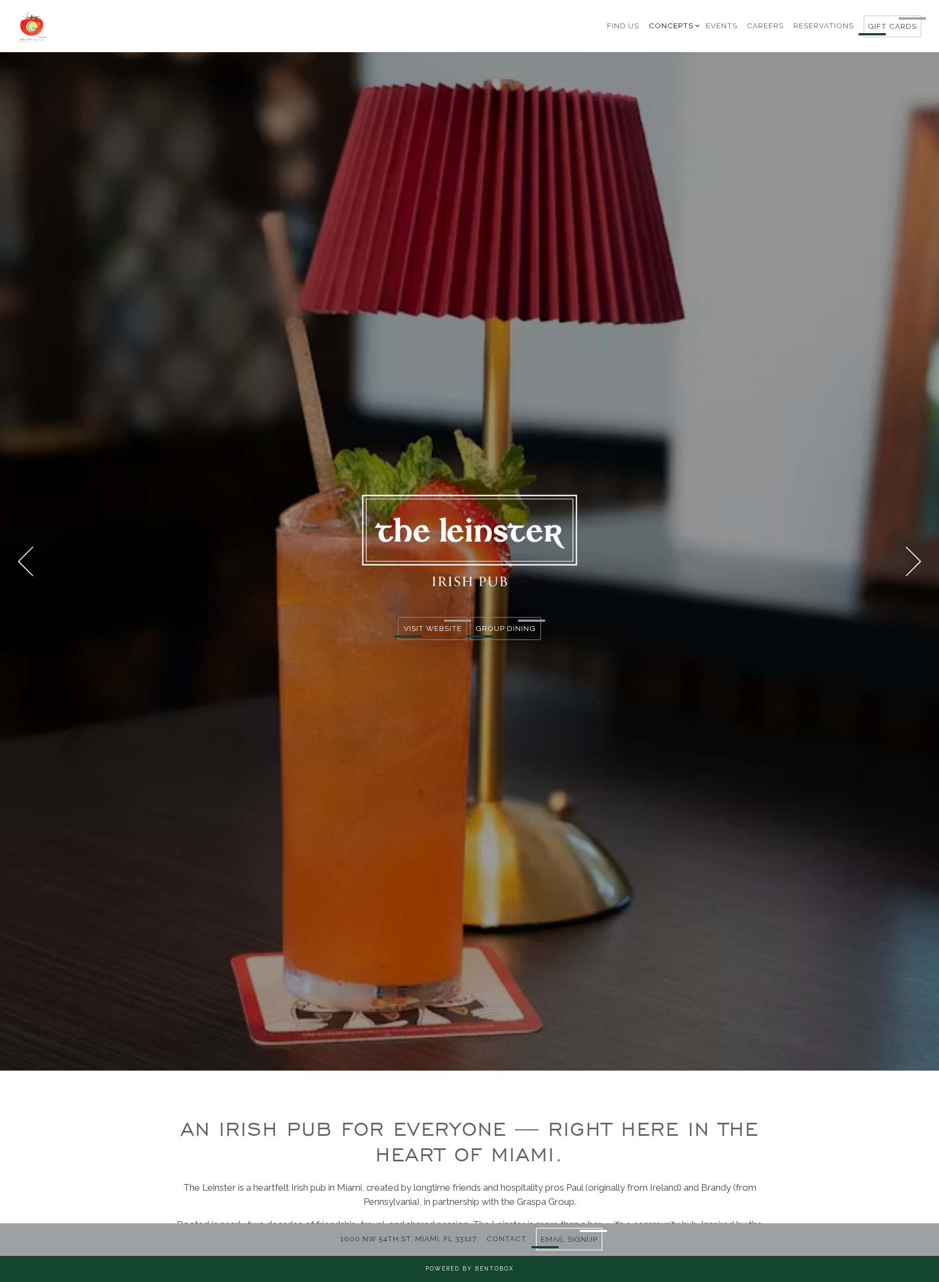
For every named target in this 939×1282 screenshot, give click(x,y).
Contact (506, 1238)
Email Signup (569, 1239)
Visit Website (433, 632)
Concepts (672, 25)
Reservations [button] (823, 25)
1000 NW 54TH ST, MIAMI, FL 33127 (408, 1238)
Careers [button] (765, 25)
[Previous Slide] (25, 564)
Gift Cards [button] (892, 26)
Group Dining (505, 632)
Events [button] (721, 25)
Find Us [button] (623, 25)
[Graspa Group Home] (88, 25)
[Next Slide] (913, 564)
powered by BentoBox (469, 1268)
